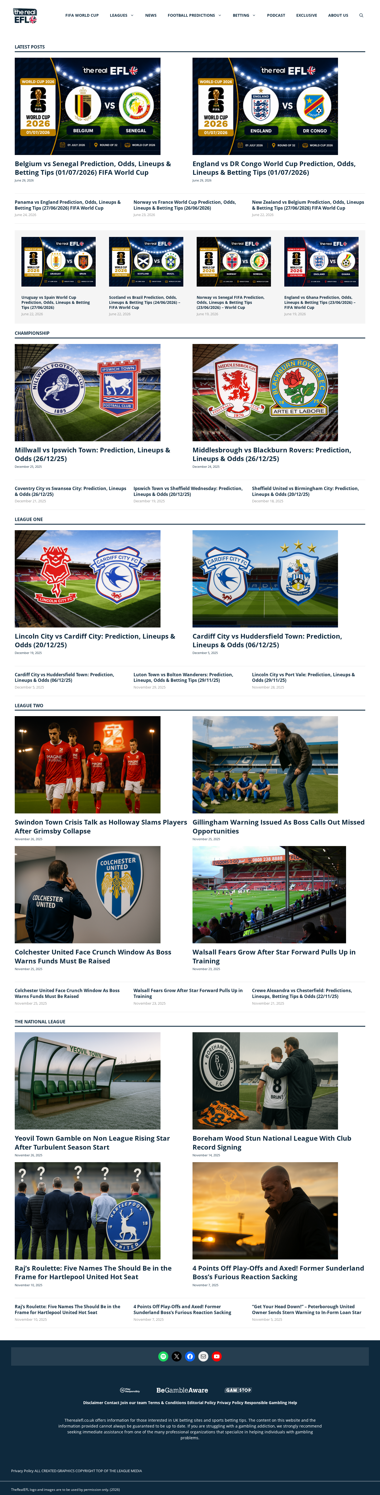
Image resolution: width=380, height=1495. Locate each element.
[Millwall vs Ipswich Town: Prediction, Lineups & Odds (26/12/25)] (88, 393)
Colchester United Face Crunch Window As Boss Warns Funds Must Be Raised (93, 956)
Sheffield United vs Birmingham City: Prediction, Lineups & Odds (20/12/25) (305, 491)
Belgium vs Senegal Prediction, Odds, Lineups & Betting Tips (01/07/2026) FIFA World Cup (93, 168)
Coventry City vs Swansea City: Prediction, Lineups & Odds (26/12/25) (70, 491)
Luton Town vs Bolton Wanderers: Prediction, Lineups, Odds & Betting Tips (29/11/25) (183, 678)
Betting (241, 15)
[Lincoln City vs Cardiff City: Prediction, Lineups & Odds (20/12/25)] (88, 579)
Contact (111, 1402)
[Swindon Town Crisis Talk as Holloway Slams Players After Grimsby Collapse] (88, 765)
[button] (361, 15)
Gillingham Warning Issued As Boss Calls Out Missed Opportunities (279, 826)
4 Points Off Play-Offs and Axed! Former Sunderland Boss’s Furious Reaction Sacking (278, 1272)
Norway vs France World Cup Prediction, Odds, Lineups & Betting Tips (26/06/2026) (185, 205)
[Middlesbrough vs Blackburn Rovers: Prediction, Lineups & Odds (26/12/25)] (265, 393)
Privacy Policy (230, 1402)
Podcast (276, 15)
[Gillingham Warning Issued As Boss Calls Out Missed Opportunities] (265, 765)
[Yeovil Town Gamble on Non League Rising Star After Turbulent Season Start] (88, 1081)
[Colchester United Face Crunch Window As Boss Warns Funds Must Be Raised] (88, 895)
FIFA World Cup (82, 15)
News (151, 15)
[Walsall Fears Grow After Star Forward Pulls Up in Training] (269, 895)
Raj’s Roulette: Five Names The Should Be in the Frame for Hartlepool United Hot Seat (93, 1272)
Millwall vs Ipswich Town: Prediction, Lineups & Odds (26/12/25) (92, 454)
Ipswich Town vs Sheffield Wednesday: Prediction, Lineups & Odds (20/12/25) (188, 491)
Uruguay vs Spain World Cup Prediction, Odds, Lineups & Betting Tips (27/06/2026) (55, 302)
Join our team (133, 1402)
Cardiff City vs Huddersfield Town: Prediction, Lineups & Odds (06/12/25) (267, 640)
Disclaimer (93, 1402)
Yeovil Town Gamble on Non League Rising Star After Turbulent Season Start (92, 1142)
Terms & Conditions (167, 1402)
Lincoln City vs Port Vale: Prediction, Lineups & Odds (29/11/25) (303, 678)
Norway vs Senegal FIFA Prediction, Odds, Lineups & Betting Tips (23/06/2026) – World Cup (231, 302)
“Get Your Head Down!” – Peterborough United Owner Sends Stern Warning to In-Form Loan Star (306, 1309)
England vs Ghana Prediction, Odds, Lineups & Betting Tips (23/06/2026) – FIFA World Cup (320, 302)
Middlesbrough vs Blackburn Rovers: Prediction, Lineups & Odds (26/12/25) (272, 454)
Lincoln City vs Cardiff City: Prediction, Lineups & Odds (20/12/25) (95, 640)
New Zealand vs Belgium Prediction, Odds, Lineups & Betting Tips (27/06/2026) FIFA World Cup (308, 205)
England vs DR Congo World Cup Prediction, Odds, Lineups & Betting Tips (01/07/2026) (274, 168)
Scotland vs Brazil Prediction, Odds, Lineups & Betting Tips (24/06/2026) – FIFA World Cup (144, 302)
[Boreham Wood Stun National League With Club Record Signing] (265, 1081)
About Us (338, 15)
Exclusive (306, 15)
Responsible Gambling (266, 1402)
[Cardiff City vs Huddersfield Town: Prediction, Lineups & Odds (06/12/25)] (265, 579)
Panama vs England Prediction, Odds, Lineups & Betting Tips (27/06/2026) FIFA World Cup (68, 205)
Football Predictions (191, 15)
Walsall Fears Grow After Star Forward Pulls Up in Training (274, 956)
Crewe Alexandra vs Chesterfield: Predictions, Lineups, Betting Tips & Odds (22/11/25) (302, 993)
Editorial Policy (201, 1402)
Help (292, 1402)
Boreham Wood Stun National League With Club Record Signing (272, 1142)
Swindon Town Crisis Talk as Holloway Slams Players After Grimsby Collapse (101, 826)
